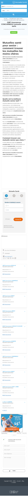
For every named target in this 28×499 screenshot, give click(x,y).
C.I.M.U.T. (4, 410)
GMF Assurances (6, 274)
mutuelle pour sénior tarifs (15, 18)
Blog (23, 481)
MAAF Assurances (6, 289)
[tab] (14, 266)
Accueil (5, 18)
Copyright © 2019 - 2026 (9, 481)
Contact (14, 482)
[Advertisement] (14, 172)
